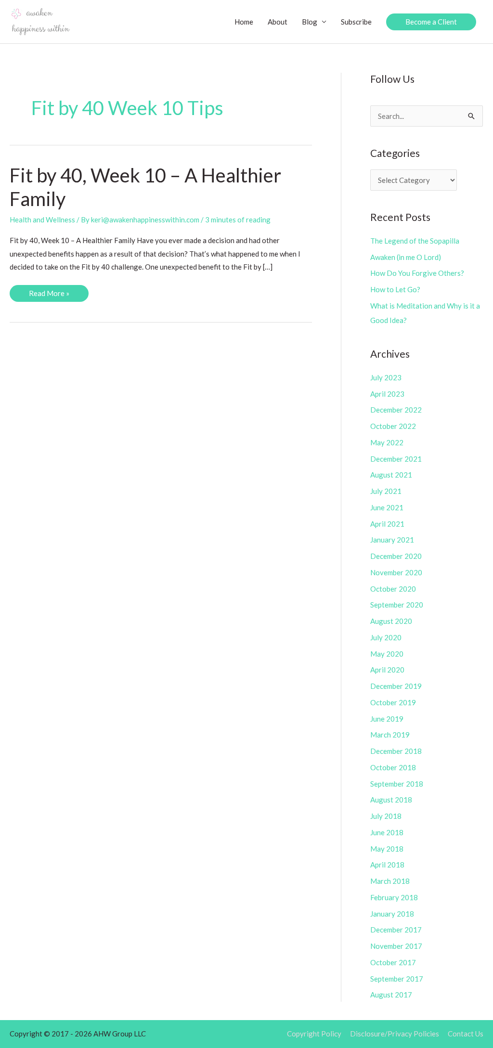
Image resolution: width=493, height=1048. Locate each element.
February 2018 (394, 897)
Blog (309, 21)
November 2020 (396, 572)
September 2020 (396, 604)
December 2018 (396, 751)
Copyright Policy (314, 1033)
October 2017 (393, 962)
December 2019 (396, 686)
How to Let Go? (395, 289)
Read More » (48, 295)
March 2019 (390, 734)
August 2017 (391, 994)
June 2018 (386, 832)
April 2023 (387, 393)
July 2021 (386, 491)
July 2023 (386, 377)
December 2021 (396, 458)
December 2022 (396, 409)
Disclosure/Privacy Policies (394, 1033)
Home (243, 21)
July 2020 (386, 637)
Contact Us (465, 1033)
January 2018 (392, 913)
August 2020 (391, 621)
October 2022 (393, 426)
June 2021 (386, 507)
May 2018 (386, 848)
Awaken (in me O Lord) (405, 257)
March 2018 (390, 881)
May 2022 (386, 442)
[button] (431, 21)
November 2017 (396, 946)
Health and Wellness (42, 219)
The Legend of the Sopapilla (414, 240)
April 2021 (387, 523)
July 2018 (386, 816)
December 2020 (396, 556)
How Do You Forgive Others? (417, 273)
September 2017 (396, 978)
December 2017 (396, 929)
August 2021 (391, 474)
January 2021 (392, 539)
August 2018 (391, 799)
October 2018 (393, 767)
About (277, 21)
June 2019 (386, 718)
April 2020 (387, 669)
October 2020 (393, 588)
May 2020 (386, 653)
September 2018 (396, 783)
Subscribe (356, 21)
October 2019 (393, 702)
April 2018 (387, 864)
